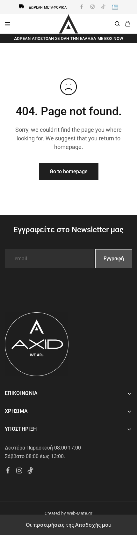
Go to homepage (69, 171)
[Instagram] (19, 471)
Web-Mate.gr (79, 513)
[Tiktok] (30, 471)
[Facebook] (8, 471)
